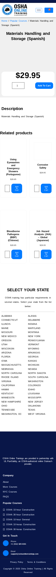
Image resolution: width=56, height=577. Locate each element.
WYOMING (33, 348)
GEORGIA (33, 356)
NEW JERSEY (35, 402)
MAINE (5, 328)
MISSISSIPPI (34, 397)
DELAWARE (34, 320)
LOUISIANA (34, 393)
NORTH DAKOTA (37, 373)
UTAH (4, 344)
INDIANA (32, 324)
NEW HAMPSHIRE (11, 402)
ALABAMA (6, 316)
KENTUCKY (7, 393)
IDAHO (31, 389)
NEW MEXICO (9, 336)
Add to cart (44, 85)
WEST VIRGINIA (36, 414)
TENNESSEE (8, 410)
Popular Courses (18, 21)
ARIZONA (6, 352)
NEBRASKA (7, 369)
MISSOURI (6, 332)
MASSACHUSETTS (11, 365)
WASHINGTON (35, 381)
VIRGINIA (6, 381)
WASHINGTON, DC (11, 414)
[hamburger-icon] (39, 10)
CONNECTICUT (9, 320)
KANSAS (32, 361)
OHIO (4, 406)
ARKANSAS (34, 352)
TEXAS (31, 410)
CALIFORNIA (8, 385)
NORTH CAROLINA (11, 373)
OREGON (6, 340)
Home (4, 21)
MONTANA (33, 332)
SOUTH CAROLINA (38, 377)
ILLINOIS (5, 324)
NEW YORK (34, 336)
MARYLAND (34, 328)
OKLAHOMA (34, 406)
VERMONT (33, 344)
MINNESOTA (8, 397)
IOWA (4, 361)
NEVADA (32, 369)
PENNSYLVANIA (36, 340)
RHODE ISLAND (10, 377)
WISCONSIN (7, 348)
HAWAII (5, 389)
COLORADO (34, 385)
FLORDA (5, 356)
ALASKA (32, 316)
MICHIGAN (33, 365)
